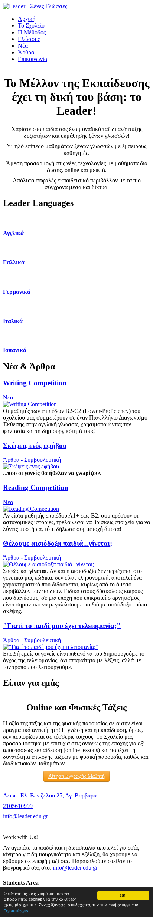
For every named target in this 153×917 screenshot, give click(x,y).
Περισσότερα (16, 910)
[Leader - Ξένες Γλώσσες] (35, 6)
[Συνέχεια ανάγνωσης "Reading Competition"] (31, 509)
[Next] (136, 68)
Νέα (8, 397)
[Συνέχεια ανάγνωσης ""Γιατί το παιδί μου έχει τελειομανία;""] (50, 647)
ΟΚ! (123, 895)
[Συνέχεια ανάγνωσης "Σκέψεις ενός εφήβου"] (31, 466)
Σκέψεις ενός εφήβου (34, 445)
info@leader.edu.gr (25, 816)
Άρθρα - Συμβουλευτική (32, 459)
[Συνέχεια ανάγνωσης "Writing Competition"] (30, 404)
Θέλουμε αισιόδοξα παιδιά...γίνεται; (57, 543)
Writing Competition (34, 383)
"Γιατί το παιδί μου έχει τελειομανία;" (62, 626)
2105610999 (18, 806)
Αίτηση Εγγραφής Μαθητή (76, 776)
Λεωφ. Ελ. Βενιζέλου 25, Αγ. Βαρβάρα (50, 795)
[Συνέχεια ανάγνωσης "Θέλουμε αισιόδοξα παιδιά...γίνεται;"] (48, 564)
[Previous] (16, 68)
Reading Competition (35, 487)
